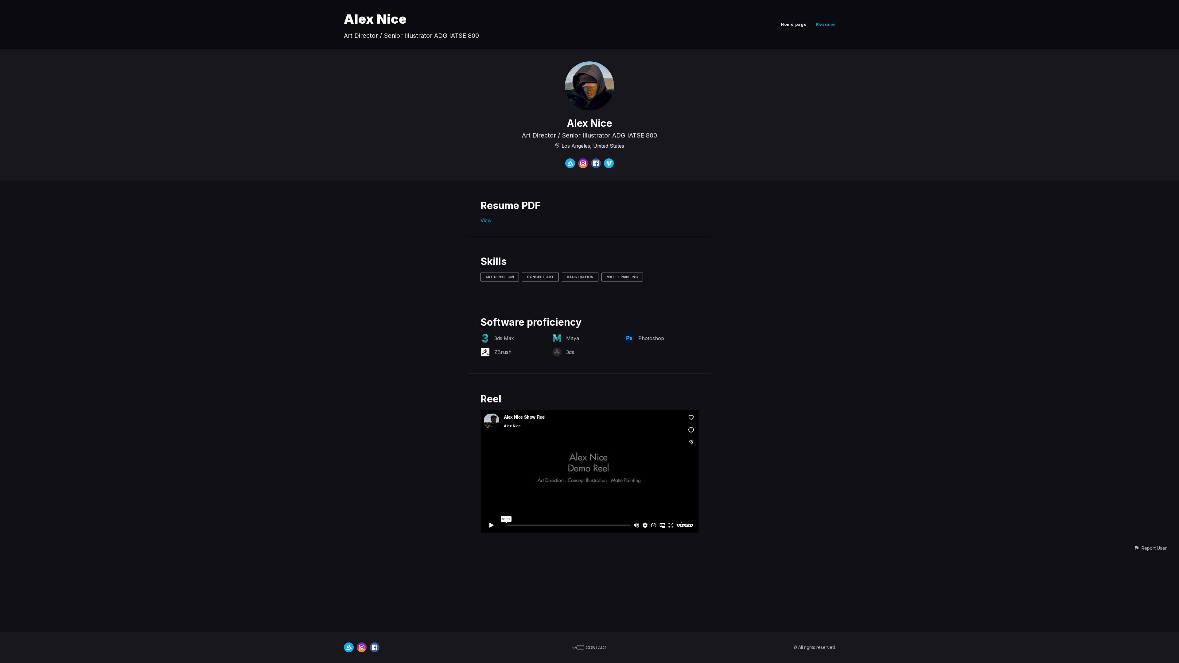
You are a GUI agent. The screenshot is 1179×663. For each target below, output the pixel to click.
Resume (825, 24)
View (486, 220)
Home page (794, 24)
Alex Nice (375, 19)
